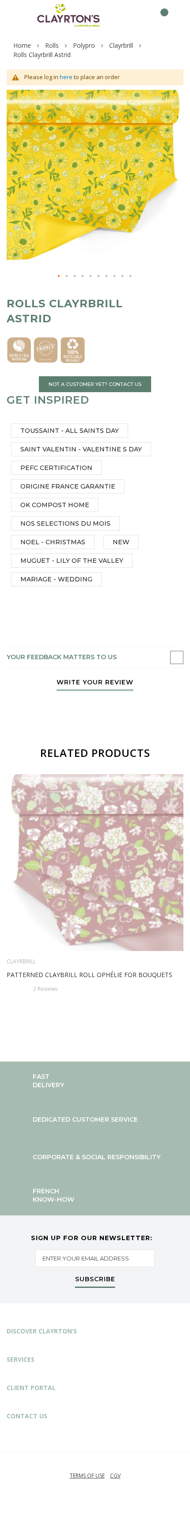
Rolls (52, 45)
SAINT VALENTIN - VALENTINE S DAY (81, 449)
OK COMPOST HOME (54, 505)
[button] (59, 276)
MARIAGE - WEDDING (56, 579)
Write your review (95, 682)
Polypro (84, 45)
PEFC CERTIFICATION (56, 468)
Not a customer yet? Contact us (95, 384)
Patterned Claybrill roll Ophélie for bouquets (89, 974)
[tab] (95, 657)
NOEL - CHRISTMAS (52, 542)
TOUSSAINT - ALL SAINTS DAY (69, 431)
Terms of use (87, 1475)
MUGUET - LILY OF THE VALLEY (71, 561)
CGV (115, 1475)
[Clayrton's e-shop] (68, 15)
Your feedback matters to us (62, 657)
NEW (121, 542)
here (66, 77)
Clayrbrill (121, 45)
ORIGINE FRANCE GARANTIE (67, 486)
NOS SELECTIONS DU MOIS (65, 523)
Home (22, 45)
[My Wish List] (144, 15)
